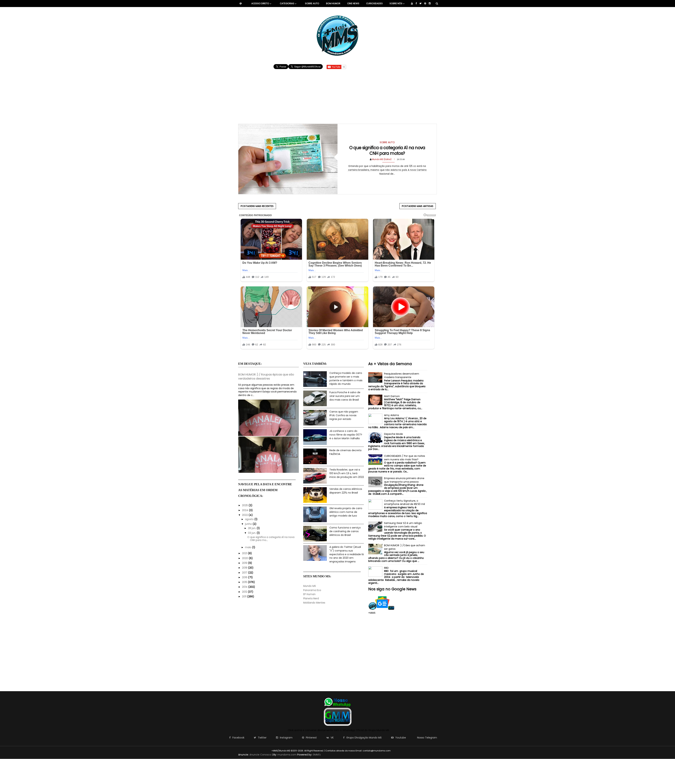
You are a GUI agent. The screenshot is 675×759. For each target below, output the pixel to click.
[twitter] (420, 3)
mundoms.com (287, 754)
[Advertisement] (338, 94)
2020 (245, 558)
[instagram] (430, 3)
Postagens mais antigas (417, 206)
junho (249, 524)
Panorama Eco (312, 590)
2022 (245, 515)
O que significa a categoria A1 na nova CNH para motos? (387, 150)
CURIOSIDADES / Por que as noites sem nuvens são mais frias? (404, 457)
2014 (245, 587)
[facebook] (416, 3)
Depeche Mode (393, 434)
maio (248, 547)
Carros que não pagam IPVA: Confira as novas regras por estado (343, 415)
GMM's (317, 754)
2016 (245, 577)
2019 (245, 563)
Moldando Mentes (314, 602)
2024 (245, 510)
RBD (386, 568)
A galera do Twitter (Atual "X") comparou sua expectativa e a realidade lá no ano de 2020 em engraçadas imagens (346, 554)
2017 (245, 572)
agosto (249, 519)
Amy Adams (391, 415)
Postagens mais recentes (257, 206)
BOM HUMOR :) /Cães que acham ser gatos (404, 547)
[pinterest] (425, 3)
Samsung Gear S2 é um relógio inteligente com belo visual (403, 524)
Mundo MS (309, 586)
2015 (245, 582)
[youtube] (412, 3)
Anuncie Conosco (260, 754)
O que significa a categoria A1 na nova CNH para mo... (270, 538)
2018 (245, 567)
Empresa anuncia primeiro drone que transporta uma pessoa (404, 480)
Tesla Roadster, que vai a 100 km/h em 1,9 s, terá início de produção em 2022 (346, 473)
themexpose (397, 750)
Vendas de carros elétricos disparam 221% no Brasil (345, 490)
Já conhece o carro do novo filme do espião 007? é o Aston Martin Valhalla (345, 434)
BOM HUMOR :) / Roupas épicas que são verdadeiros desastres (266, 376)
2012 (245, 591)
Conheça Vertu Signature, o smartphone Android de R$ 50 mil (404, 502)
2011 (244, 596)
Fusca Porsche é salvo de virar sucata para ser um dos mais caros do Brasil (344, 396)
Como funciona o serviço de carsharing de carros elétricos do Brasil (345, 531)
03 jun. (252, 533)
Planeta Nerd (311, 598)
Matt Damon (392, 396)
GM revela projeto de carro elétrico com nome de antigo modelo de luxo (345, 512)
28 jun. (252, 528)
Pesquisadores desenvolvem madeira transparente (401, 375)
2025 (245, 505)
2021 (245, 553)
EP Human (309, 594)
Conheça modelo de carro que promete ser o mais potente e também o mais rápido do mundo (345, 378)
